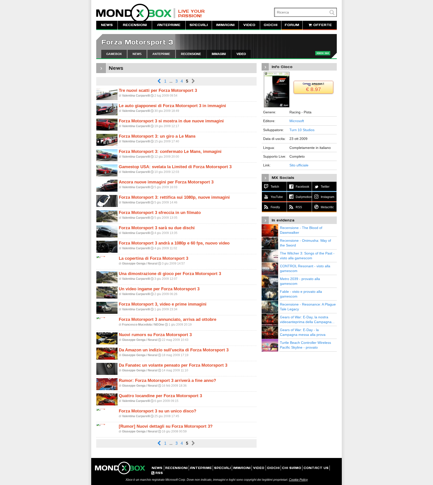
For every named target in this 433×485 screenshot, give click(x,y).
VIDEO (249, 25)
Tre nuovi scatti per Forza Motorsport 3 (158, 90)
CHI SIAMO (291, 468)
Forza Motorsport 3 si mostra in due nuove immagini (171, 121)
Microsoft (296, 121)
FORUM (292, 25)
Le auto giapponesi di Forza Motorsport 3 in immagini (172, 105)
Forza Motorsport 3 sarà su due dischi (157, 227)
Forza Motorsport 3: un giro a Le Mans (157, 136)
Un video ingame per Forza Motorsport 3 (159, 289)
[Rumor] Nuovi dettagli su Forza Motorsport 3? (165, 426)
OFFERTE (322, 25)
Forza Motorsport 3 (137, 42)
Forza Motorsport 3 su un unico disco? (157, 411)
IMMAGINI (225, 25)
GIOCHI (270, 25)
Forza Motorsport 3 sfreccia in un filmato (160, 212)
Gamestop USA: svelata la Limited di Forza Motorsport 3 (175, 166)
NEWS (107, 25)
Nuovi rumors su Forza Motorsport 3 (155, 334)
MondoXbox (135, 13)
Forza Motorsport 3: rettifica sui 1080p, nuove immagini (174, 197)
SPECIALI (198, 25)
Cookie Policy (298, 479)
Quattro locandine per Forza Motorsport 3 (160, 395)
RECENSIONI (135, 25)
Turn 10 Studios (301, 130)
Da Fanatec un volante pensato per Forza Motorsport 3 (173, 365)
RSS (157, 473)
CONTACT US (316, 468)
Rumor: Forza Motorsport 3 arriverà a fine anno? (167, 380)
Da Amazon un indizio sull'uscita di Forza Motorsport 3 (174, 350)
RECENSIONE (191, 54)
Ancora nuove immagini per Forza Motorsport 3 (166, 182)
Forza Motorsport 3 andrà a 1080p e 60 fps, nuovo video (174, 243)
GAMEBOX (114, 54)
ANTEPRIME (168, 25)
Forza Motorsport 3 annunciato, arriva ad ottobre (167, 319)
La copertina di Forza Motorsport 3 (153, 258)
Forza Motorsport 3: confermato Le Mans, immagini (170, 151)
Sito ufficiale (298, 165)
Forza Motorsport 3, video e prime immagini (162, 304)
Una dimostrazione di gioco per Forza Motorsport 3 (170, 273)
